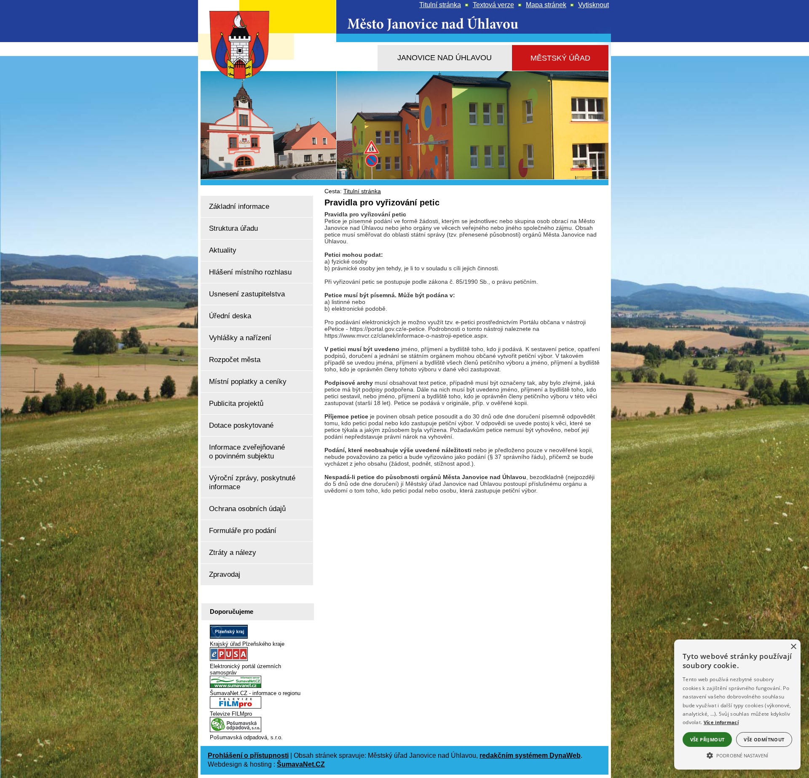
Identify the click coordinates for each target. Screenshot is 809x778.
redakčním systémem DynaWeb (530, 755)
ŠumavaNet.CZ (301, 764)
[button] (737, 755)
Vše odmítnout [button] (764, 739)
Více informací (721, 722)
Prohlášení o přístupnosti (248, 755)
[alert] (737, 704)
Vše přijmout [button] (707, 739)
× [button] (793, 647)
